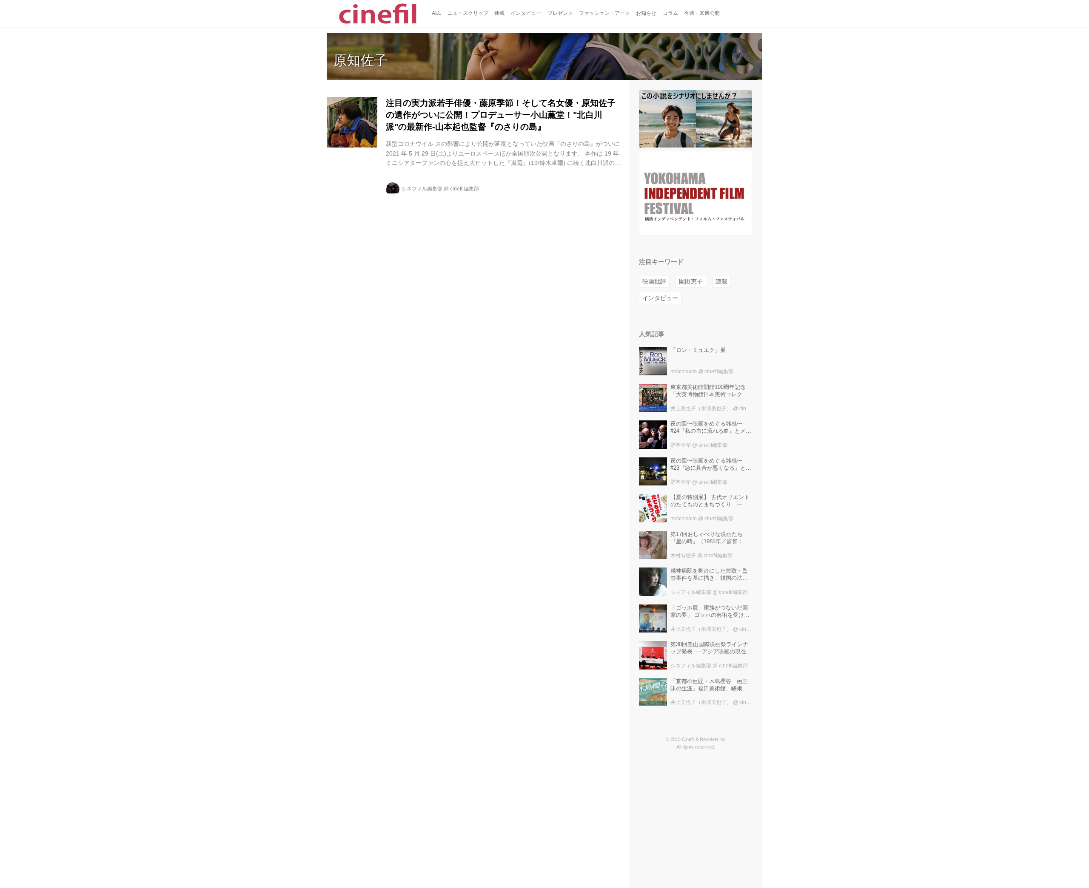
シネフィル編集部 (422, 189)
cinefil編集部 (464, 189)
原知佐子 (360, 60)
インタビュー (660, 298)
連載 (721, 281)
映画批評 (654, 281)
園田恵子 (691, 281)
